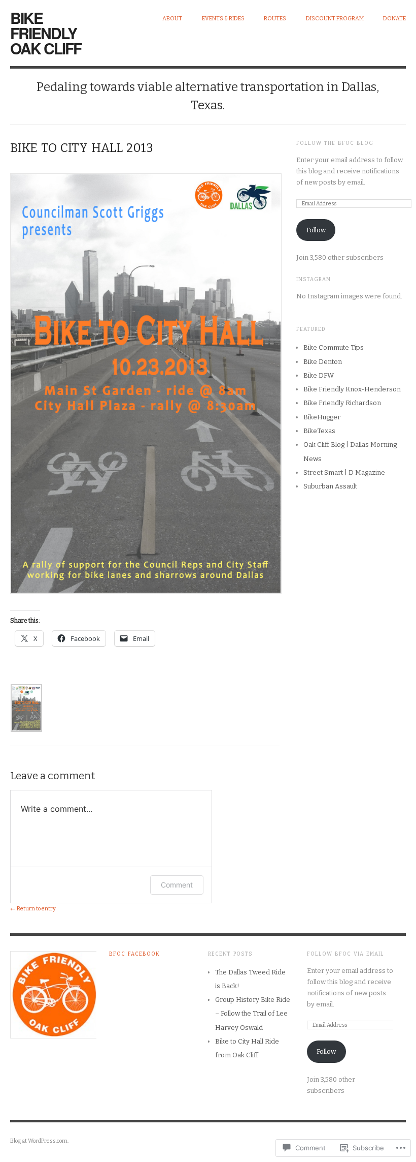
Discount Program (335, 18)
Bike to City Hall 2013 (81, 148)
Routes (275, 18)
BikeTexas (319, 431)
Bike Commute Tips (333, 347)
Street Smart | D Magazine (344, 472)
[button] (26, 708)
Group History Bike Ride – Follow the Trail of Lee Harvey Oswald (252, 1013)
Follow (316, 230)
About (172, 18)
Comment (177, 884)
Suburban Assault (330, 486)
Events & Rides (223, 18)
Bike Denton (322, 361)
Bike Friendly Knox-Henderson (352, 389)
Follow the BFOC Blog (334, 143)
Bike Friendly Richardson (342, 403)
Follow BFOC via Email (345, 954)
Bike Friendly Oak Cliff (45, 33)
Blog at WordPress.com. (39, 1141)
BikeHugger (321, 417)
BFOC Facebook (134, 954)
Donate (394, 18)
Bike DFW (318, 375)
